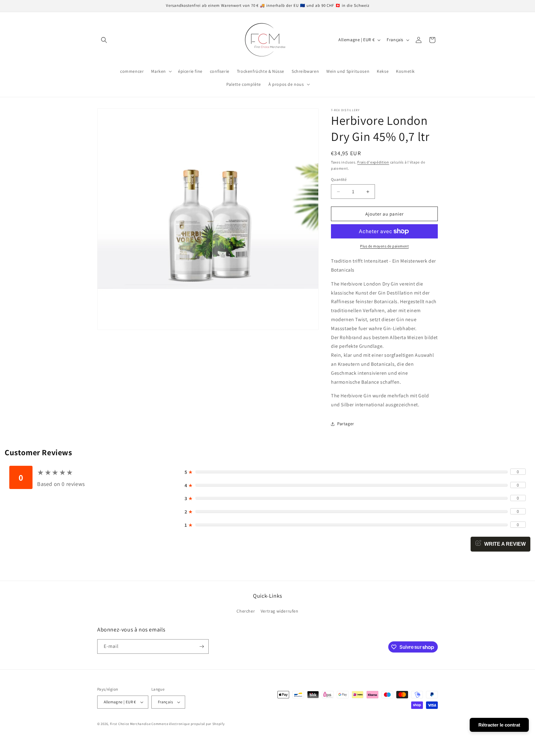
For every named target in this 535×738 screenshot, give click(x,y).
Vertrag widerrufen (279, 611)
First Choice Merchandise (130, 724)
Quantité (338, 179)
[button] (104, 40)
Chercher (246, 611)
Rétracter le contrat (499, 724)
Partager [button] (345, 423)
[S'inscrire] (201, 646)
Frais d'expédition (373, 162)
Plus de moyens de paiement (384, 246)
